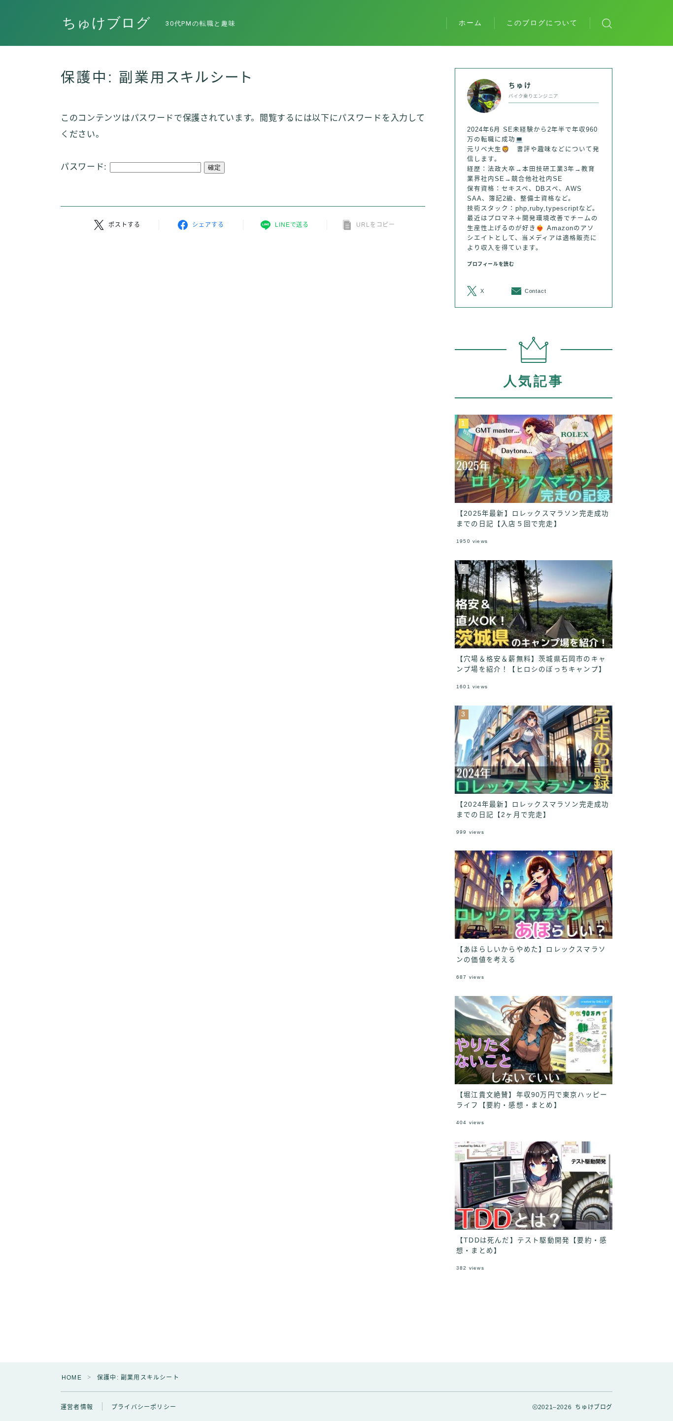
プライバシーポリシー (143, 1407)
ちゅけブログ (106, 23)
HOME (72, 1377)
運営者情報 (77, 1407)
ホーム (470, 23)
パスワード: (85, 167)
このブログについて (542, 23)
